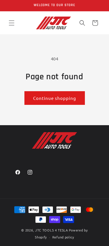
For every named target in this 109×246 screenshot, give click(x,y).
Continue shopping (54, 98)
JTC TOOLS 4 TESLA (51, 230)
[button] (11, 23)
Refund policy (63, 237)
